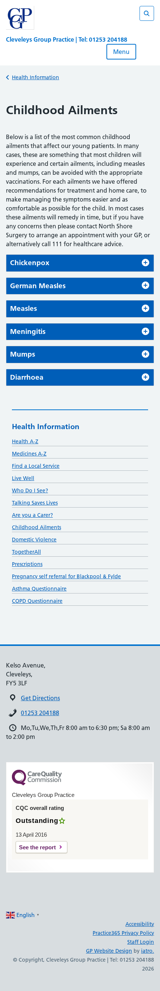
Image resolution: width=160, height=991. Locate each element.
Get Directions (40, 698)
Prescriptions (27, 564)
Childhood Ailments (36, 527)
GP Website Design (109, 950)
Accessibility (139, 924)
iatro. (147, 950)
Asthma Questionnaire (39, 588)
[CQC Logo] (37, 783)
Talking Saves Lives (35, 502)
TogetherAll (26, 551)
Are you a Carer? (32, 515)
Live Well (23, 478)
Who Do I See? (30, 490)
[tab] (80, 263)
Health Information (35, 77)
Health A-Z (25, 441)
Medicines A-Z (29, 453)
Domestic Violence (34, 539)
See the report (37, 847)
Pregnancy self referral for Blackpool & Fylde (66, 576)
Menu (121, 51)
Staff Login (140, 942)
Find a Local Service (36, 466)
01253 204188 (40, 713)
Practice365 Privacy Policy (123, 933)
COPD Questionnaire (37, 601)
